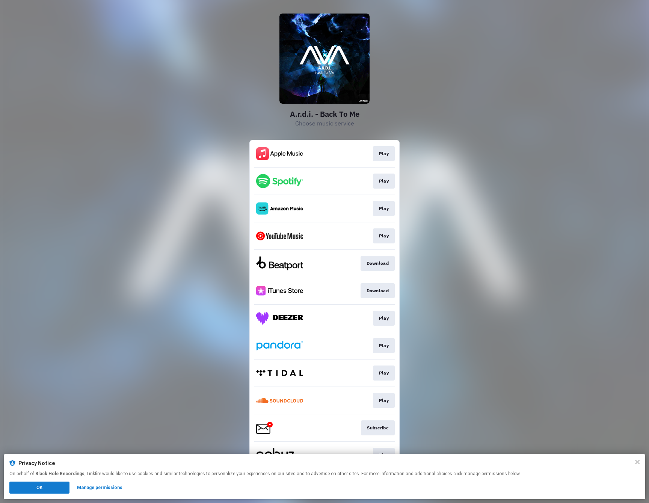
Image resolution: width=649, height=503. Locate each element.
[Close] (637, 462)
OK (39, 487)
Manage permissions (99, 487)
